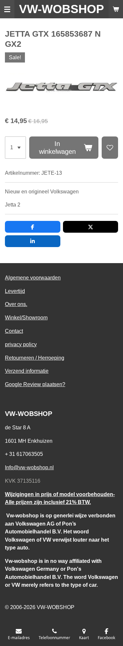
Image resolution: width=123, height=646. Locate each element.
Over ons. (16, 304)
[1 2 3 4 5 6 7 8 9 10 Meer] (15, 147)
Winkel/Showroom (26, 317)
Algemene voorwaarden (33, 277)
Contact (14, 331)
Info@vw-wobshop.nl (29, 467)
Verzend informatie (27, 371)
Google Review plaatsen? (35, 384)
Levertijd (15, 291)
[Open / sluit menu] (7, 9)
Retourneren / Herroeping (34, 358)
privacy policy (21, 344)
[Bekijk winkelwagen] (116, 9)
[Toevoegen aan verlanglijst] (110, 147)
